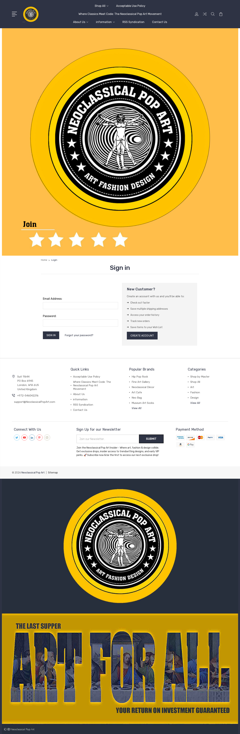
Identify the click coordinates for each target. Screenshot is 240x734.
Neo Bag (137, 397)
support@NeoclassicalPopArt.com (34, 401)
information (104, 22)
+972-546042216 (27, 395)
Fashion (195, 392)
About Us (79, 22)
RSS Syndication (133, 22)
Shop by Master (199, 376)
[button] (120, 546)
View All (136, 408)
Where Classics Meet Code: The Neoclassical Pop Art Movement (120, 14)
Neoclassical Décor (143, 387)
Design (194, 397)
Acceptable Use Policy (130, 6)
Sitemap (53, 472)
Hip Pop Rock (140, 376)
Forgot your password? (79, 335)
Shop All (100, 6)
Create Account (142, 335)
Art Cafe (137, 392)
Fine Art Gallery (141, 381)
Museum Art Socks (143, 403)
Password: (49, 316)
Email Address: (52, 298)
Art (192, 387)
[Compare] (205, 16)
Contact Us (159, 22)
